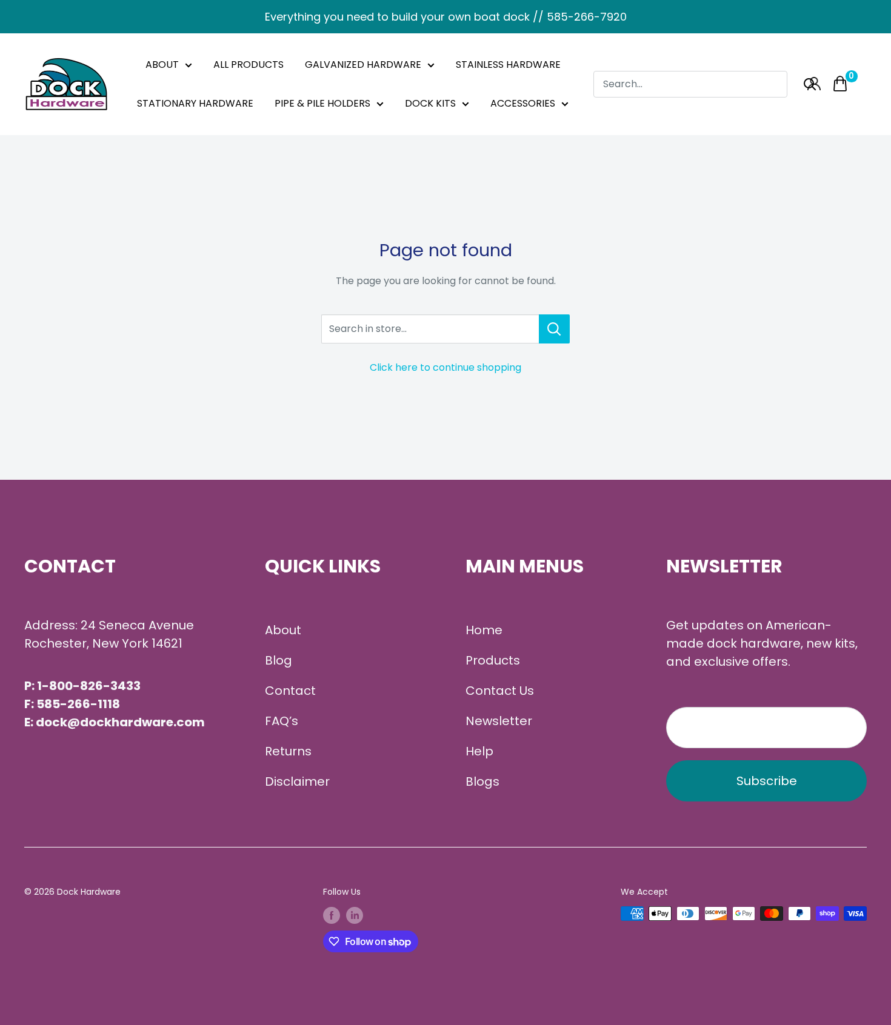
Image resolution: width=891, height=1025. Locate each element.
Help (479, 751)
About (162, 64)
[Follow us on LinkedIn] (354, 914)
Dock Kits (430, 103)
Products (493, 660)
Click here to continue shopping (445, 367)
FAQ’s (281, 720)
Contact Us (500, 690)
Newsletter (499, 720)
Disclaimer (297, 781)
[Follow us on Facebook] (331, 914)
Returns (288, 751)
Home (484, 630)
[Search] (810, 84)
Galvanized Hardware (363, 64)
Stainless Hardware (508, 64)
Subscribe (766, 780)
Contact (290, 690)
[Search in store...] (554, 328)
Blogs (482, 781)
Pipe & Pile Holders (322, 103)
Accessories (522, 103)
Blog (278, 660)
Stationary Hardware (195, 103)
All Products (248, 64)
